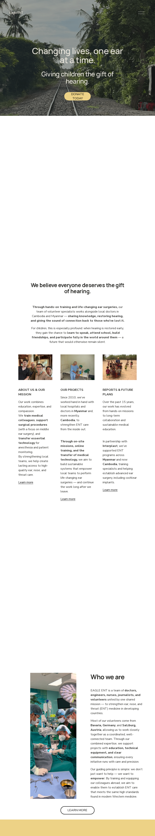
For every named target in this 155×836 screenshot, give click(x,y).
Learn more (67, 499)
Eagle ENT (16, 13)
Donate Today (77, 96)
